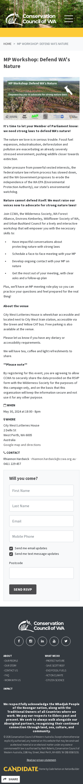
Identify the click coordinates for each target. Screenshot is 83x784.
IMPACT (8, 688)
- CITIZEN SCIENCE (54, 680)
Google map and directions (22, 445)
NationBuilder (72, 769)
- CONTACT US (10, 670)
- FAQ (6, 675)
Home (7, 44)
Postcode (16, 563)
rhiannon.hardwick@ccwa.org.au (53, 459)
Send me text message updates (37, 554)
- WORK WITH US (12, 680)
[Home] (31, 19)
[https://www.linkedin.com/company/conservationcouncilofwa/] (43, 641)
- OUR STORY (9, 665)
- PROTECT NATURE (55, 660)
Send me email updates (31, 548)
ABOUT (7, 655)
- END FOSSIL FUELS (55, 670)
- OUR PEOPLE (10, 660)
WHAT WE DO (52, 655)
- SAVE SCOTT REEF (55, 665)
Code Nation (55, 769)
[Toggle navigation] (68, 18)
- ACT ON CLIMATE (54, 675)
